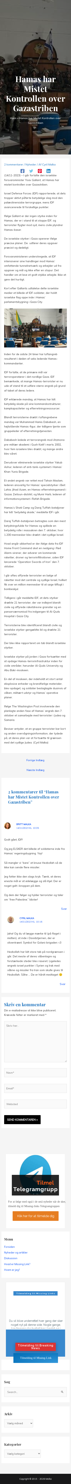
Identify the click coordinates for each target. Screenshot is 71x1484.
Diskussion (10, 1258)
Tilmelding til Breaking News (35, 1347)
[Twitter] (31, 171)
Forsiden (9, 1246)
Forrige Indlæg (35, 760)
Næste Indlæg (35, 770)
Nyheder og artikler (16, 1252)
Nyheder (30, 164)
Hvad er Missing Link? (17, 1264)
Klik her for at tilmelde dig (35, 1216)
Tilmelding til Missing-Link (35, 1357)
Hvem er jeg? (12, 1269)
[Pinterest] (40, 171)
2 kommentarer (13, 164)
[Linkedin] (48, 171)
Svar (64, 908)
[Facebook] (22, 171)
